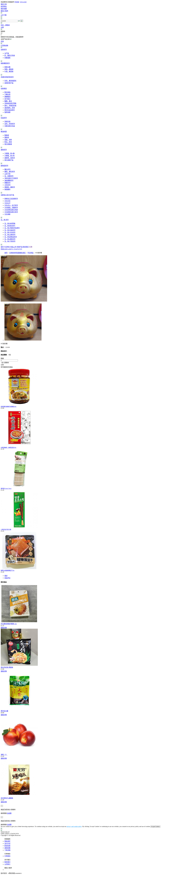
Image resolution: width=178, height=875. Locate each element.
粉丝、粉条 (8, 142)
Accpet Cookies (155, 826)
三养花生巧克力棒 (6, 529)
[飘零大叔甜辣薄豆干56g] (19, 568)
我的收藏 (4, 8)
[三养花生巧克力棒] (19, 527)
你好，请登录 (5, 25)
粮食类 (6, 135)
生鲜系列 (4, 49)
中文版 (16, 2)
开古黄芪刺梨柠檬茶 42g (9, 624)
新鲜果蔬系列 (5, 63)
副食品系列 (4, 165)
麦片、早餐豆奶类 (10, 105)
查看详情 (4, 627)
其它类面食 (8, 144)
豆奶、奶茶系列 (9, 124)
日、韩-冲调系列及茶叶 (12, 228)
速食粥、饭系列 (9, 158)
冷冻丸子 (7, 203)
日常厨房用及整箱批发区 (17, 253)
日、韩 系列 (5, 220)
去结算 (9, 813)
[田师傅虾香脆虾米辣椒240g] (19, 404)
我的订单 (4, 4)
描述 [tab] (5, 575)
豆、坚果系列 (8, 176)
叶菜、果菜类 (8, 71)
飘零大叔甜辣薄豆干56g (7, 570)
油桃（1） (4, 754)
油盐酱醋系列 (8, 180)
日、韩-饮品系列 (9, 230)
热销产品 (20, 247)
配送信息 (7, 845)
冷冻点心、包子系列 (11, 205)
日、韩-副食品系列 (10, 237)
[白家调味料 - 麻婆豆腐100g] (19, 445)
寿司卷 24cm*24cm (6, 488)
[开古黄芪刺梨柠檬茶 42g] (19, 621)
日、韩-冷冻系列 (9, 232)
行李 (30, 247)
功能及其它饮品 (9, 126)
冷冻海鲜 (7, 214)
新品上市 (13, 247)
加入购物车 (5, 362)
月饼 (2, 41)
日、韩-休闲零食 (9, 223)
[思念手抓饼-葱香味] (19, 665)
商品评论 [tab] (7, 578)
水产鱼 (6, 53)
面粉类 (6, 137)
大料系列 (7, 185)
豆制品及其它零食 (10, 103)
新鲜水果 (7, 67)
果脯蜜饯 (7, 96)
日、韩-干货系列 (9, 241)
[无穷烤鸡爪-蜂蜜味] (19, 796)
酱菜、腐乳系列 (9, 171)
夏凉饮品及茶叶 (9, 110)
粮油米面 (4, 131)
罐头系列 (7, 169)
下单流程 (7, 850)
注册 (2, 27)
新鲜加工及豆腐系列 (11, 198)
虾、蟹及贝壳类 (9, 55)
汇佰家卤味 (4, 45)
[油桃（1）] (19, 752)
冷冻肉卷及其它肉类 (11, 210)
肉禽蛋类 (7, 58)
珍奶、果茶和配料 (10, 80)
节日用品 (30, 253)
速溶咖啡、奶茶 (9, 108)
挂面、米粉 (8, 139)
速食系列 (4, 149)
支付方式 (7, 843)
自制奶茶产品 (8, 83)
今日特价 (7, 247)
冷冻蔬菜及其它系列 (11, 212)
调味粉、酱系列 (9, 187)
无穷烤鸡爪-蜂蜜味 (7, 798)
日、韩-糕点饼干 (9, 225)
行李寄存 (7, 856)
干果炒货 (7, 94)
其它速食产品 (8, 160)
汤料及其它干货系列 (11, 178)
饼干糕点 (7, 99)
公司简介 (7, 864)
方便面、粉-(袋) (9, 153)
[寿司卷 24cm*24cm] (19, 486)
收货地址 (4, 6)
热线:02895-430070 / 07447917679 (11, 249)
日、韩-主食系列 (9, 234)
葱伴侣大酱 (4, 711)
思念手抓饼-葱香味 (7, 667)
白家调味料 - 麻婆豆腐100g (8, 447)
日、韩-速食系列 (9, 239)
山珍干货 (7, 174)
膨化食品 (7, 92)
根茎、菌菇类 (8, 69)
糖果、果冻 (8, 101)
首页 (2, 247)
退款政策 (7, 848)
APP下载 (3, 15)
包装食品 (4, 88)
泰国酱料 (7, 189)
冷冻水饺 (7, 201)
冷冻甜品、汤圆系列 (11, 207)
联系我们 (26, 247)
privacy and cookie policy (74, 826)
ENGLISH (23, 2)
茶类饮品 (7, 121)
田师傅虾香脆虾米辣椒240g (8, 406)
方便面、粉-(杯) (9, 155)
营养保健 (7, 112)
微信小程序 (4, 11)
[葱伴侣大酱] (19, 709)
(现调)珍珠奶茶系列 (7, 77)
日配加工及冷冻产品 (7, 195)
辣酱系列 (7, 182)
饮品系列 (4, 118)
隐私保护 (7, 841)
